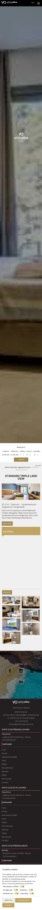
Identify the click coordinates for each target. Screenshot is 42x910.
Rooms (27, 467)
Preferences (8, 893)
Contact (5, 782)
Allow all (8, 905)
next (39, 466)
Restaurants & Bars (9, 757)
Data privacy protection (24, 883)
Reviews (5, 771)
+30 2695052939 (9, 740)
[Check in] (5, 454)
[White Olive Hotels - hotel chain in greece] (9, 2)
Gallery (4, 764)
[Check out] (14, 454)
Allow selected (23, 900)
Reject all (8, 900)
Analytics (23, 890)
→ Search (21, 460)
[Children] (36, 454)
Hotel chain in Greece (21, 708)
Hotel (4, 750)
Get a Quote (6, 779)
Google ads (7, 890)
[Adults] (29, 454)
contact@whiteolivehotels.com (21, 724)
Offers (4, 775)
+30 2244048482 (9, 856)
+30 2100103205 (21, 721)
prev (36, 466)
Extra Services (7, 768)
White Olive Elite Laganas (14, 467)
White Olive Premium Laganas (16, 729)
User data (24, 893)
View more (7, 744)
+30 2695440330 (8, 798)
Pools (4, 760)
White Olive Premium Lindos (15, 845)
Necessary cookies (11, 886)
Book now (7, 523)
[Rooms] (22, 454)
